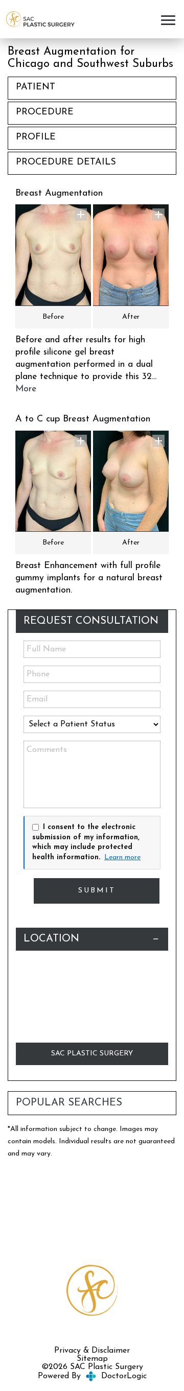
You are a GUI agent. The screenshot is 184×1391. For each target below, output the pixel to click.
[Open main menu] (170, 19)
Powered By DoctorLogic (92, 1376)
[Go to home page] (40, 19)
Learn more (122, 857)
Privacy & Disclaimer (92, 1351)
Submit (97, 890)
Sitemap (92, 1359)
